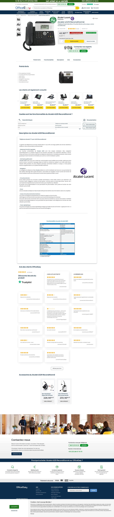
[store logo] (22, 8)
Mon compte (87, 8)
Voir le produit (48, 401)
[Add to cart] (25, 107)
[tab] (57, 66)
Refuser (32, 513)
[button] (18, 19)
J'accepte (14, 507)
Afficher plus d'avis (57, 368)
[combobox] (56, 8)
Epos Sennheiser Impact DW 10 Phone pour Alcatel (47, 395)
